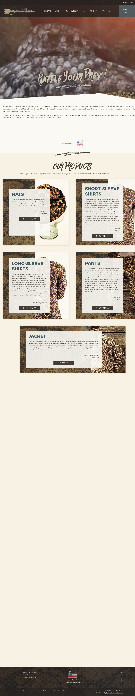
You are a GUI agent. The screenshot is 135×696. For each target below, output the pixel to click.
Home (48, 11)
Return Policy (62, 691)
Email (120, 672)
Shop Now (29, 219)
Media (106, 11)
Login (125, 2)
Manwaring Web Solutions (114, 693)
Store (75, 11)
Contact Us (90, 11)
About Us (61, 11)
